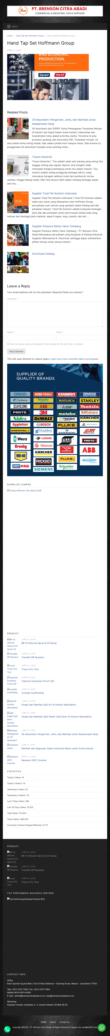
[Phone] (7, 1029)
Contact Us (64, 1022)
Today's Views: (14, 777)
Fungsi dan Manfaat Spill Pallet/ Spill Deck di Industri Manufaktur (56, 716)
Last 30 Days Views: (17, 807)
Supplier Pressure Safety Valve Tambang (56, 226)
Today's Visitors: (15, 783)
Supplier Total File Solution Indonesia (54, 193)
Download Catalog (43, 253)
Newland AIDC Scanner (34, 760)
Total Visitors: (13, 819)
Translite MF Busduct (32, 657)
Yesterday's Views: (16, 789)
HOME (43, 1022)
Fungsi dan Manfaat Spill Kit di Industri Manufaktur (48, 704)
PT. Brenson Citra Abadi (40, 1027)
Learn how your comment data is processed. (74, 358)
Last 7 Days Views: (16, 801)
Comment (12, 299)
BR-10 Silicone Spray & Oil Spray (39, 643)
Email (59, 332)
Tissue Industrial (42, 156)
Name (10, 332)
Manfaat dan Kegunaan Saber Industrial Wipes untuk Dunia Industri (57, 748)
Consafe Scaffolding (32, 692)
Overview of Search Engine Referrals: (25, 825)
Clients (53, 1022)
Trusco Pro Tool (30, 669)
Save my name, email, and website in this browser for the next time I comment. (47, 344)
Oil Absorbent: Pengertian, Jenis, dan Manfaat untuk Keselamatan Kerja (59, 734)
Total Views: (13, 813)
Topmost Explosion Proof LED (37, 681)
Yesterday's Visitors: (16, 795)
